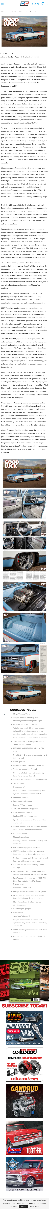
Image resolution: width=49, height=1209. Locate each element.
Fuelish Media (13, 57)
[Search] (46, 3)
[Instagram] (38, 3)
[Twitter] (35, 3)
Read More (34, 1206)
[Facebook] (32, 3)
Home (2, 12)
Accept (24, 1206)
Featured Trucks (16, 12)
